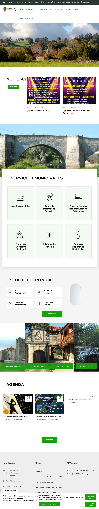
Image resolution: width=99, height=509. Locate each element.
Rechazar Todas (91, 497)
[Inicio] (10, 9)
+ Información (52, 314)
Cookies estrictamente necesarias (51, 495)
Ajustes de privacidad (9, 490)
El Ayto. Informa (45, 9)
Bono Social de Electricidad (46, 492)
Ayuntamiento (31, 9)
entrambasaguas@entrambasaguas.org (67, 2)
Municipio (58, 9)
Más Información (8, 505)
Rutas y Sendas (86, 366)
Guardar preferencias (49, 504)
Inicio (21, 9)
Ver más (13, 87)
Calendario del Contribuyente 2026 (49, 477)
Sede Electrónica (25, 18)
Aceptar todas (90, 504)
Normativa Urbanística (44, 482)
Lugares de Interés (37, 366)
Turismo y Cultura (71, 9)
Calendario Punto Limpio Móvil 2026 (49, 487)
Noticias (30, 107)
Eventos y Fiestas (62, 366)
